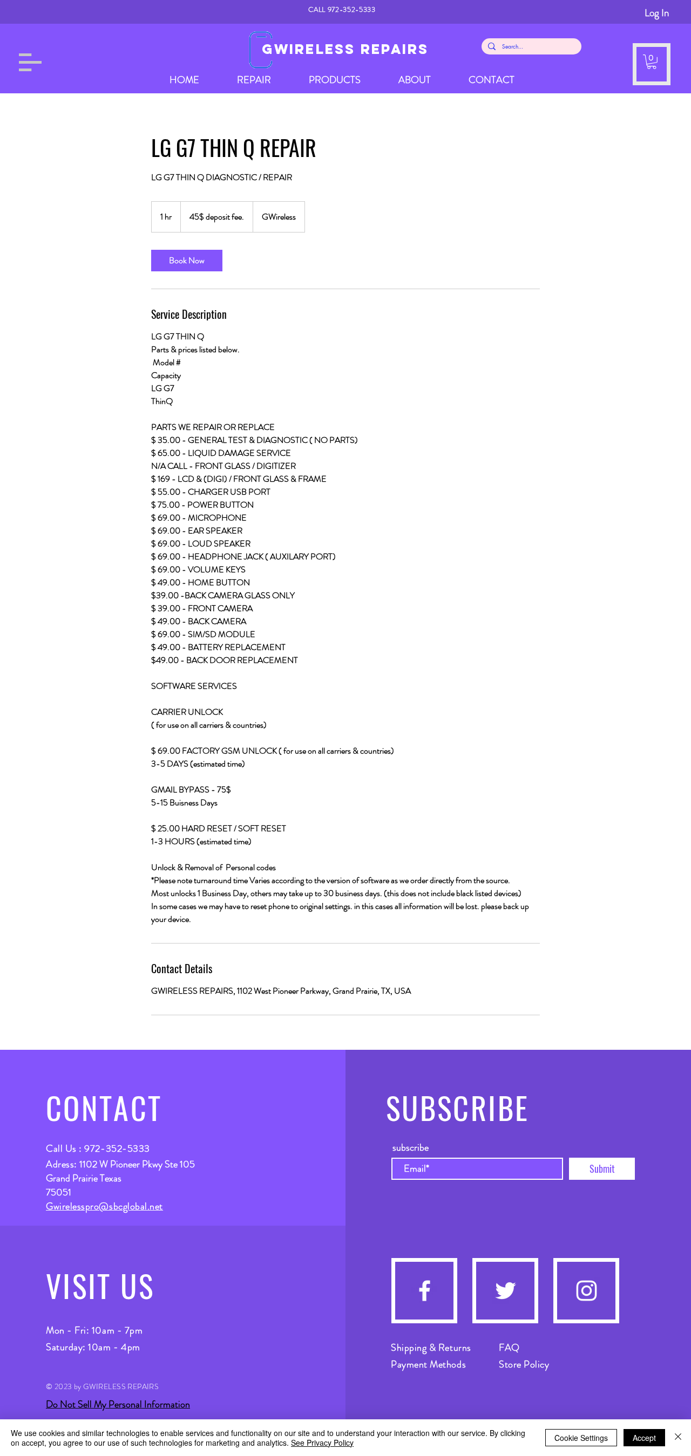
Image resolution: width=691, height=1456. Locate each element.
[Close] (678, 1437)
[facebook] (424, 1290)
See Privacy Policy (322, 1442)
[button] (30, 62)
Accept (644, 1437)
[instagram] (586, 1290)
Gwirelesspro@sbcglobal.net (104, 1206)
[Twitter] (505, 1290)
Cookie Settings (581, 1437)
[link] (186, 260)
